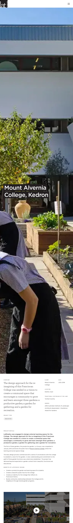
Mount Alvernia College (37, 448)
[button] (68, 4)
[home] (4, 4)
